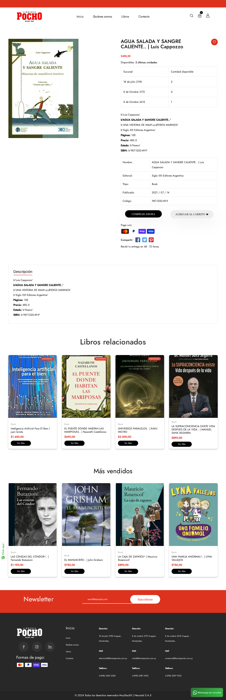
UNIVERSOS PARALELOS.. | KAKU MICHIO (137, 430)
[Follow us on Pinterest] (151, 241)
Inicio (80, 16)
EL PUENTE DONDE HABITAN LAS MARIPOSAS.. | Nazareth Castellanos (85, 430)
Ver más (21, 443)
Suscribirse (145, 599)
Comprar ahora (143, 214)
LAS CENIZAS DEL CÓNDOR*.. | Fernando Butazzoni (30, 558)
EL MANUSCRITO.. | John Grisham (83, 560)
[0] (200, 16)
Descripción (22, 272)
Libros (125, 16)
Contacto (144, 16)
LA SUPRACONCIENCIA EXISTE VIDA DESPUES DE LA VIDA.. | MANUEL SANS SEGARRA (193, 429)
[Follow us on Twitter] (144, 241)
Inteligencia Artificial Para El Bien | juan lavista (30, 430)
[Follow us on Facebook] (137, 241)
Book (155, 184)
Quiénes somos (102, 16)
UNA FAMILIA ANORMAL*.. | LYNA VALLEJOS (192, 558)
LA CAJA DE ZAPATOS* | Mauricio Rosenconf (137, 558)
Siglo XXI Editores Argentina (167, 176)
